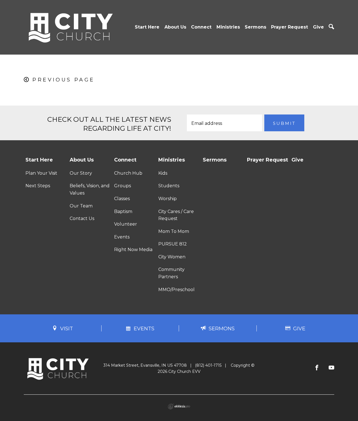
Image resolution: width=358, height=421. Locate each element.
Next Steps (37, 185)
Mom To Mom (173, 231)
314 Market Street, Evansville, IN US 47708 (145, 365)
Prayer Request (289, 27)
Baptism (123, 211)
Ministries (228, 27)
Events (121, 237)
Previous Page (63, 80)
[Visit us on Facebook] (317, 368)
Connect (201, 27)
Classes (122, 198)
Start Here (147, 27)
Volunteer (125, 224)
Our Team (81, 206)
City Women (171, 256)
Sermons (255, 27)
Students (168, 185)
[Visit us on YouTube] (331, 368)
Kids (162, 173)
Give (318, 27)
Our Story (81, 173)
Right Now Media (133, 249)
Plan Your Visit (41, 173)
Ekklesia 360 (179, 406)
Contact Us (82, 218)
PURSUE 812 (172, 244)
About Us (175, 27)
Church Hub (128, 173)
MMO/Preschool (176, 289)
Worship (167, 198)
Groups (122, 185)
